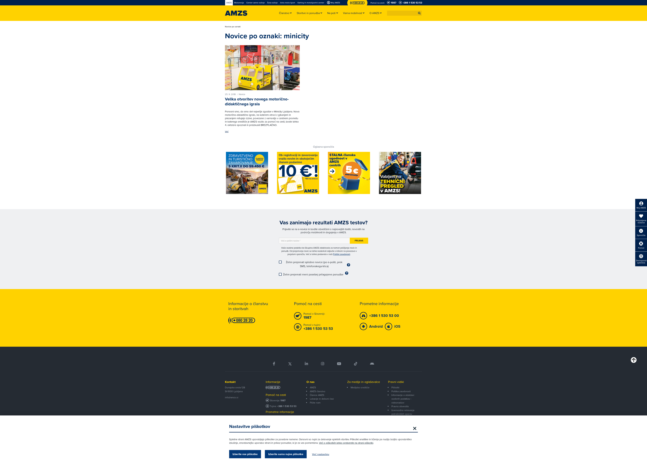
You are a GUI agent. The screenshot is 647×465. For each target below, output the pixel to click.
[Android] (372, 363)
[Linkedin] (306, 363)
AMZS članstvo (317, 391)
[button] (419, 13)
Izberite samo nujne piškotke (285, 454)
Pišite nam (315, 402)
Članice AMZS (317, 395)
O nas (310, 382)
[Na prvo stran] (236, 13)
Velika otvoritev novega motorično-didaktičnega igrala (257, 101)
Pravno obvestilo (400, 406)
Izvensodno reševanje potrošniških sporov (402, 412)
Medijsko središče (360, 387)
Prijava (359, 240)
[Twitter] (290, 363)
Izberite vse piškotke (245, 454)
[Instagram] (322, 363)
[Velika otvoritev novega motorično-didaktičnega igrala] (262, 67)
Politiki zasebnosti (341, 254)
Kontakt (230, 382)
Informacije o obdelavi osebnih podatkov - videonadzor (402, 398)
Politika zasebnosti (401, 391)
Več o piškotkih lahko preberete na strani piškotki (346, 443)
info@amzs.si (231, 397)
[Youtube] (339, 363)
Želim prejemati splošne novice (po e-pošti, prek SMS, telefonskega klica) (314, 264)
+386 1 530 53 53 (286, 406)
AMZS (313, 387)
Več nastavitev (320, 454)
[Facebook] (274, 363)
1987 (283, 400)
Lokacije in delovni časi (322, 398)
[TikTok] (355, 363)
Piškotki (395, 387)
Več (226, 131)
